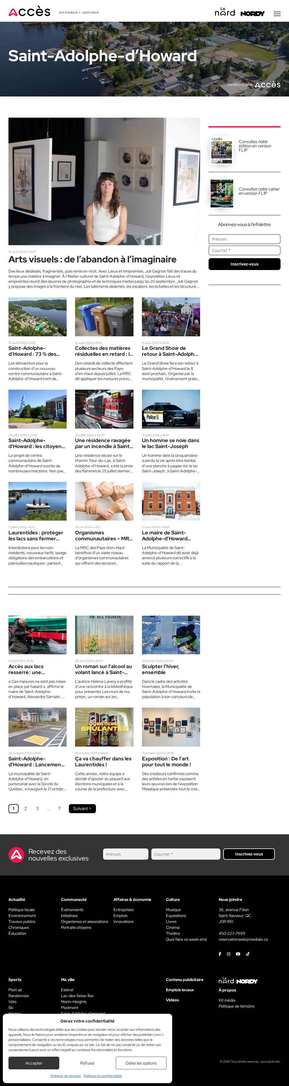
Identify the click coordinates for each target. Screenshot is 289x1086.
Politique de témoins (66, 1076)
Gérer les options (141, 1063)
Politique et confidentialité (103, 1076)
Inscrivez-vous (245, 264)
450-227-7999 (232, 933)
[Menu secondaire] (277, 14)
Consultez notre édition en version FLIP (255, 146)
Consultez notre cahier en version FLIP (259, 191)
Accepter (33, 1063)
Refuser (87, 1063)
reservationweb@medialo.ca (243, 939)
